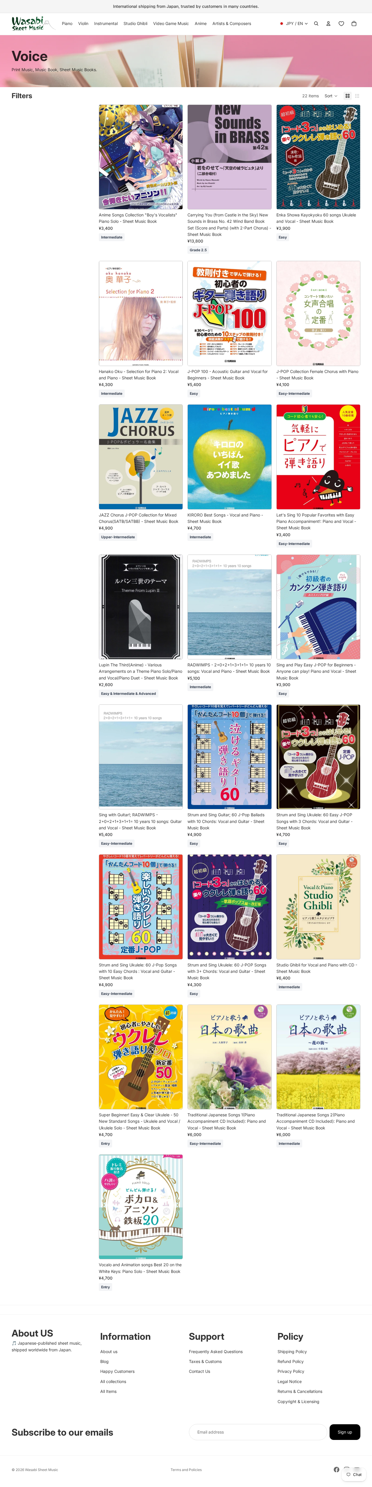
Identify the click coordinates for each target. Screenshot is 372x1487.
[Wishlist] (341, 23)
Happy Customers (117, 1371)
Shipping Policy (292, 1351)
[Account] (328, 23)
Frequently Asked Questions (216, 1351)
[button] (331, 95)
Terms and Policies (186, 1470)
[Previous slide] (196, 156)
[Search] (316, 23)
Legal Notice (290, 1381)
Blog (104, 1361)
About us (108, 1351)
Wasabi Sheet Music (41, 1470)
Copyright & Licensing (298, 1401)
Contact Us (199, 1371)
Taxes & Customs (205, 1361)
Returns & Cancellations (300, 1391)
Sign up (345, 1431)
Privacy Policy (291, 1371)
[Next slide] (262, 156)
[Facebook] (336, 1469)
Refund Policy (291, 1361)
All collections (113, 1381)
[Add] (174, 200)
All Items (108, 1391)
